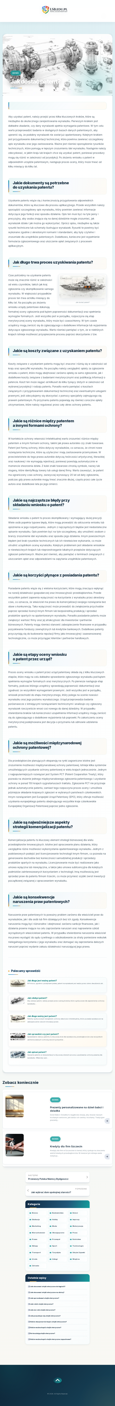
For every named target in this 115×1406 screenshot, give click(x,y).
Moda (54, 1226)
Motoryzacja (78, 1226)
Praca (75, 1233)
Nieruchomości (38, 1233)
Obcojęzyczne (58, 1233)
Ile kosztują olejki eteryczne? (42, 1333)
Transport (36, 1252)
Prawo (34, 1239)
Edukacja (36, 1219)
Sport (54, 1246)
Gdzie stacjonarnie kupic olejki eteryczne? (48, 1322)
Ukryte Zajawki (79, 1252)
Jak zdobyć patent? (37, 998)
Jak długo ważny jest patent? (42, 1016)
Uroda (34, 1259)
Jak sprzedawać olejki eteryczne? (44, 1298)
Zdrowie (35, 1266)
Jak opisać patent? (37, 1052)
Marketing (36, 1226)
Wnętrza (76, 1259)
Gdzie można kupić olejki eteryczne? (45, 1327)
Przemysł (56, 1239)
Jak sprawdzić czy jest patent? (43, 1034)
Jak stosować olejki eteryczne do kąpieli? (47, 1286)
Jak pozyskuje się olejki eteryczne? (45, 1316)
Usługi (55, 1259)
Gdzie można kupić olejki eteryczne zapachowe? (50, 1339)
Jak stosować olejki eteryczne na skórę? (47, 1292)
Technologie (78, 1246)
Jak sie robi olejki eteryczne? (42, 1310)
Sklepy (35, 1246)
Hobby (55, 1219)
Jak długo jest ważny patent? (42, 980)
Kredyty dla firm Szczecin (66, 1146)
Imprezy (76, 1219)
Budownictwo (58, 1213)
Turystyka (56, 1252)
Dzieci (75, 1213)
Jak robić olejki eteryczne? (41, 1304)
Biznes (15, 73)
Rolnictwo (77, 1239)
